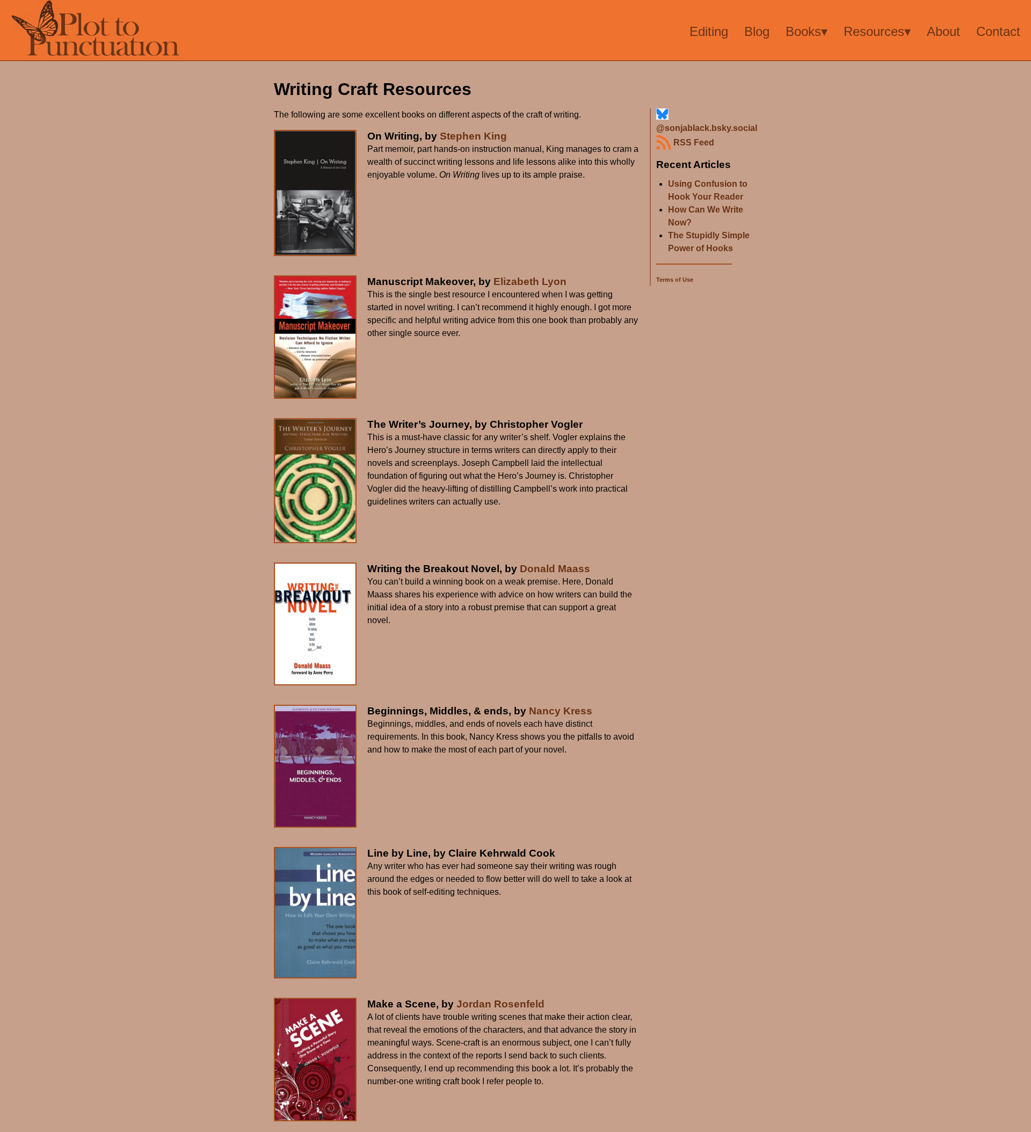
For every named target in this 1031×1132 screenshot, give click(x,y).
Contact (998, 31)
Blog (756, 31)
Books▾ (806, 31)
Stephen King (473, 136)
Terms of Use (674, 279)
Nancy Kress (560, 711)
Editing (708, 31)
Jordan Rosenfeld (500, 1004)
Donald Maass (555, 568)
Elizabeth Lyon (530, 281)
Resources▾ (877, 31)
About (943, 31)
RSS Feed (692, 142)
